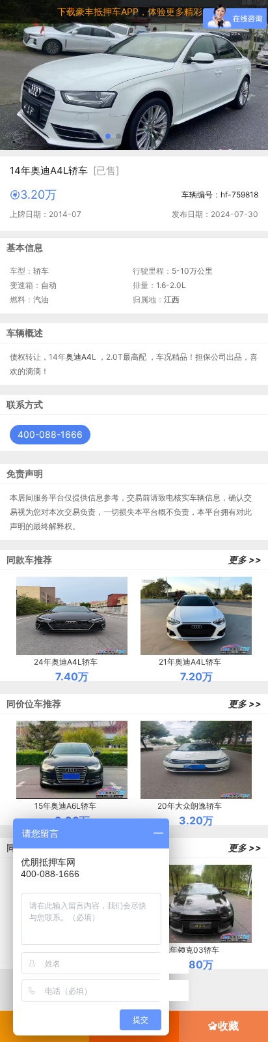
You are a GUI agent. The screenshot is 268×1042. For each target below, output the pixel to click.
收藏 (228, 1025)
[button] (108, 136)
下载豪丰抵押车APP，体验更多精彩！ (134, 11)
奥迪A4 (79, 357)
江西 (172, 299)
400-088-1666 (50, 434)
